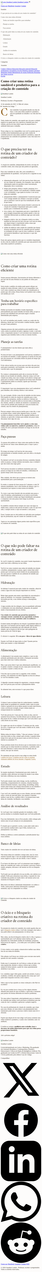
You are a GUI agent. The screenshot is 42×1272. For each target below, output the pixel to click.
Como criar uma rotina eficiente (11, 17)
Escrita (3, 76)
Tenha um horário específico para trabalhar (16, 20)
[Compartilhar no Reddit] (21, 1262)
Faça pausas (7, 28)
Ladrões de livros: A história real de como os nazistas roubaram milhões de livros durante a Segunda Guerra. (18, 758)
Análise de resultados (10, 50)
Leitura (5, 43)
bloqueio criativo (10, 930)
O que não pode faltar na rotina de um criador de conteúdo (19, 32)
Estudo (5, 46)
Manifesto (11, 6)
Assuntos (17, 6)
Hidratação (6, 35)
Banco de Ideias (8, 54)
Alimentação (7, 39)
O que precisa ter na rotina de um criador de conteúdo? (18, 13)
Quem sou (4, 6)
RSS (27, 1264)
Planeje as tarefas (8, 24)
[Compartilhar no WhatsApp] (21, 1221)
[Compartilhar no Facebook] (21, 1140)
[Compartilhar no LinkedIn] (21, 1180)
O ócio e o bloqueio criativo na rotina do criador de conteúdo (20, 58)
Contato (23, 6)
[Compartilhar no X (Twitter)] (21, 1099)
